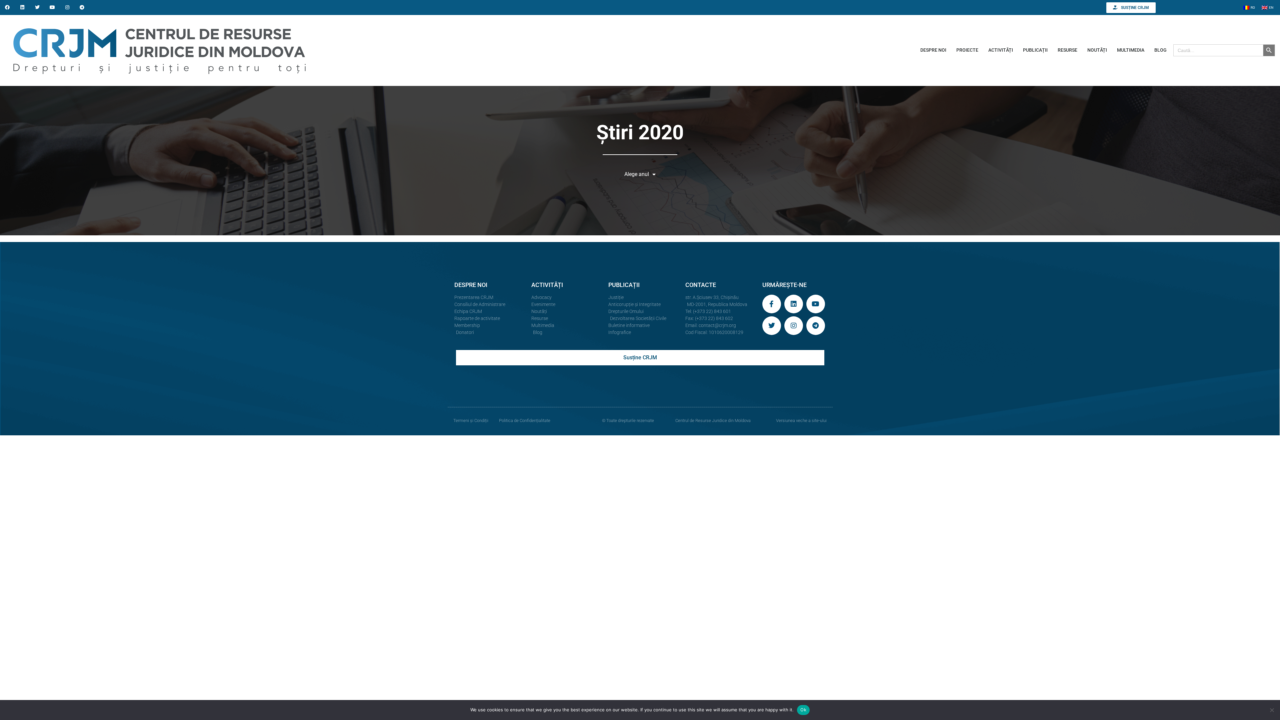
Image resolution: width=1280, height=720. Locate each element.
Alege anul (636, 174)
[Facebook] (7, 7)
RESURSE (1067, 50)
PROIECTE (967, 50)
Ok (803, 709)
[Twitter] (37, 7)
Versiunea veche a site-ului (801, 420)
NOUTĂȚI (1097, 50)
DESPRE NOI (933, 50)
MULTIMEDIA (1130, 50)
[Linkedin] (22, 7)
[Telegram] (82, 7)
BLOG (1160, 50)
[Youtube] (52, 7)
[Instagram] (67, 7)
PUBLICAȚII (1035, 50)
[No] (1271, 710)
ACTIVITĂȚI (1000, 50)
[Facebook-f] (771, 304)
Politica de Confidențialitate (524, 420)
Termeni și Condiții (470, 420)
